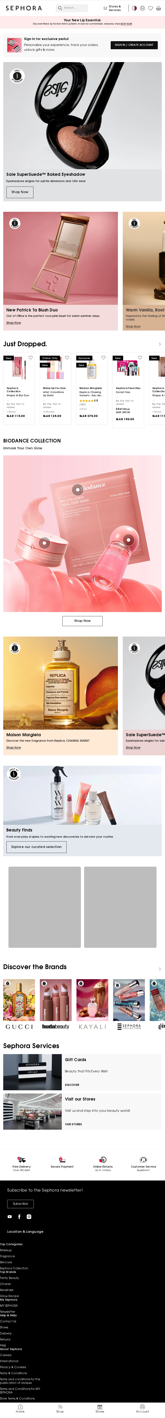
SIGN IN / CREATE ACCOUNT (134, 45)
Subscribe (20, 1204)
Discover (72, 1085)
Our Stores (73, 1124)
